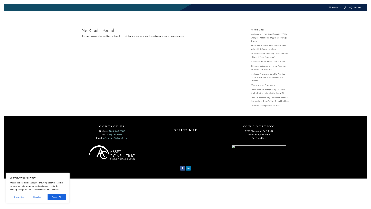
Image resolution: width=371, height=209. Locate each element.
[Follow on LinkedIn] (188, 168)
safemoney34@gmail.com (115, 138)
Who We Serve (272, 21)
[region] (38, 188)
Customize (19, 197)
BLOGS (311, 21)
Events (326, 21)
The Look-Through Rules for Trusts (266, 105)
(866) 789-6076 (114, 134)
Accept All (56, 197)
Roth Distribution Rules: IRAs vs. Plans (268, 61)
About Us (230, 21)
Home (217, 21)
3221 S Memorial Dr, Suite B (259, 131)
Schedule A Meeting (347, 21)
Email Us (336, 7)
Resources (295, 21)
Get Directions (259, 138)
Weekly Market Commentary (264, 85)
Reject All (37, 197)
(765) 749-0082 (354, 7)
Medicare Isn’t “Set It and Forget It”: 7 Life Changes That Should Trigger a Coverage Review (269, 37)
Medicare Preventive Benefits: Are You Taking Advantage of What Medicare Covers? (268, 77)
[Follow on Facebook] (182, 168)
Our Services (250, 21)
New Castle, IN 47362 (259, 134)
